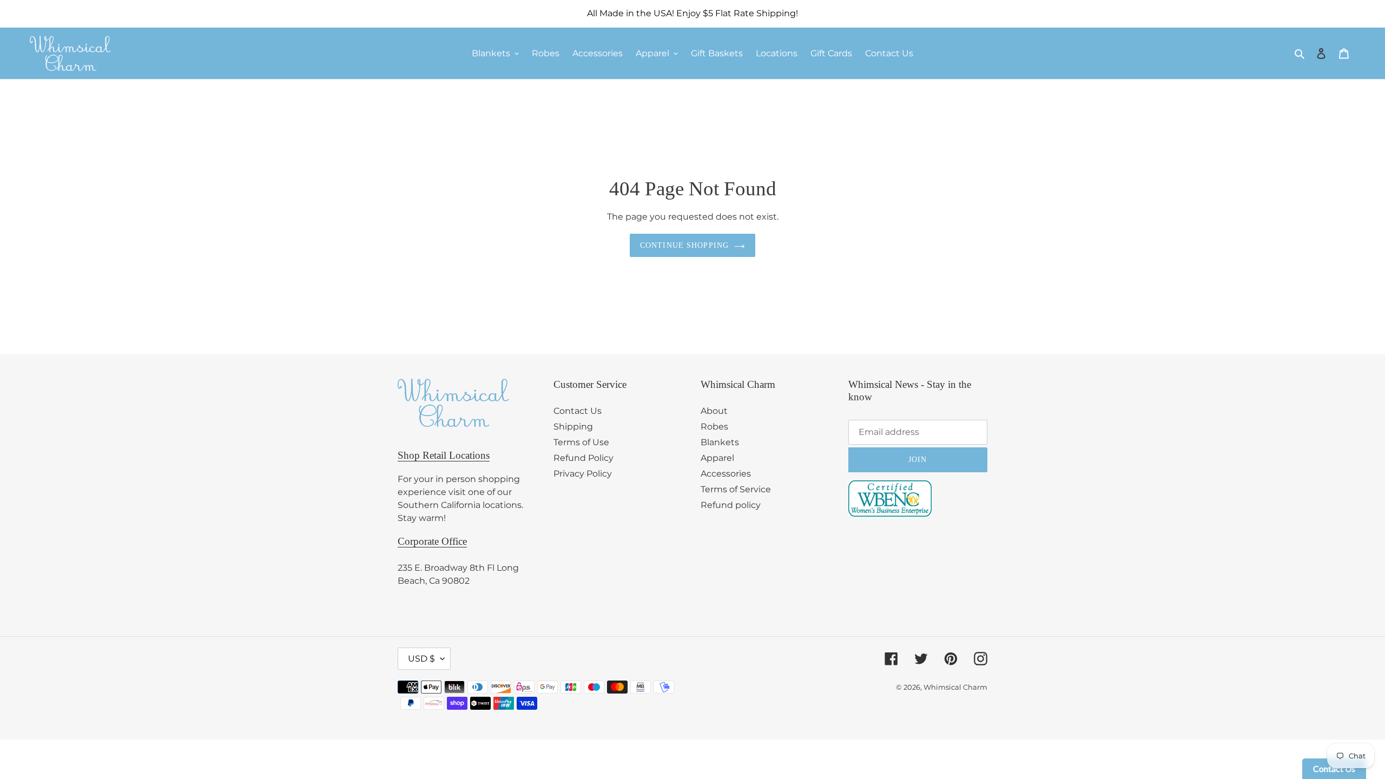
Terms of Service (736, 489)
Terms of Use (581, 442)
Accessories (726, 473)
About (714, 411)
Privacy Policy (582, 473)
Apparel (717, 458)
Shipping (573, 426)
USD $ (421, 658)
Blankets (720, 442)
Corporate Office (432, 541)
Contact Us (577, 411)
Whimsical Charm (955, 687)
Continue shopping (684, 245)
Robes (714, 426)
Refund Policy (583, 458)
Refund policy (731, 505)
